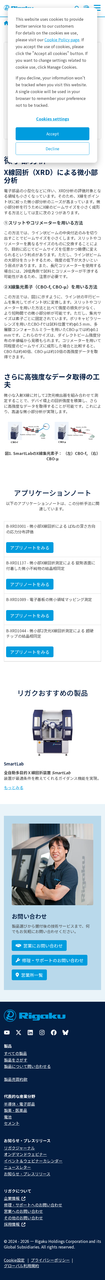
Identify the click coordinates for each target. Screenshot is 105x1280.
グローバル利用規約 (21, 1266)
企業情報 (12, 1198)
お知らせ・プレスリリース (27, 1174)
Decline (52, 148)
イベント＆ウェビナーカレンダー (33, 1161)
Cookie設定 (14, 1260)
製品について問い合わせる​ (27, 1066)
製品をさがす (15, 1060)
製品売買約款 (15, 1079)
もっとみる (13, 787)
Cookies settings (52, 119)
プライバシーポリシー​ (50, 1260)
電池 (8, 1117)
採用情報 (12, 1224)
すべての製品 (15, 1053)
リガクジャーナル (19, 1148)
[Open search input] (77, 7)
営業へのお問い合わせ (23, 1211)
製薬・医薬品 (15, 1110)
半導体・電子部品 (19, 1104)
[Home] (6, 23)
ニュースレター (17, 1167)
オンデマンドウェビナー (25, 1154)
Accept (52, 134)
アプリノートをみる (30, 547)
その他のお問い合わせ (23, 1218)
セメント (12, 1123)
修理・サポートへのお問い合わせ (33, 1205)
